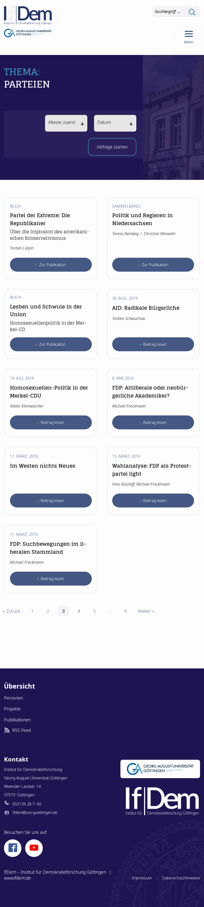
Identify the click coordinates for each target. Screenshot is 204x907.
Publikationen (17, 720)
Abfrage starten (112, 148)
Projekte (12, 709)
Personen (13, 698)
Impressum (142, 878)
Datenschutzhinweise (181, 878)
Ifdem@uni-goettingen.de (34, 812)
